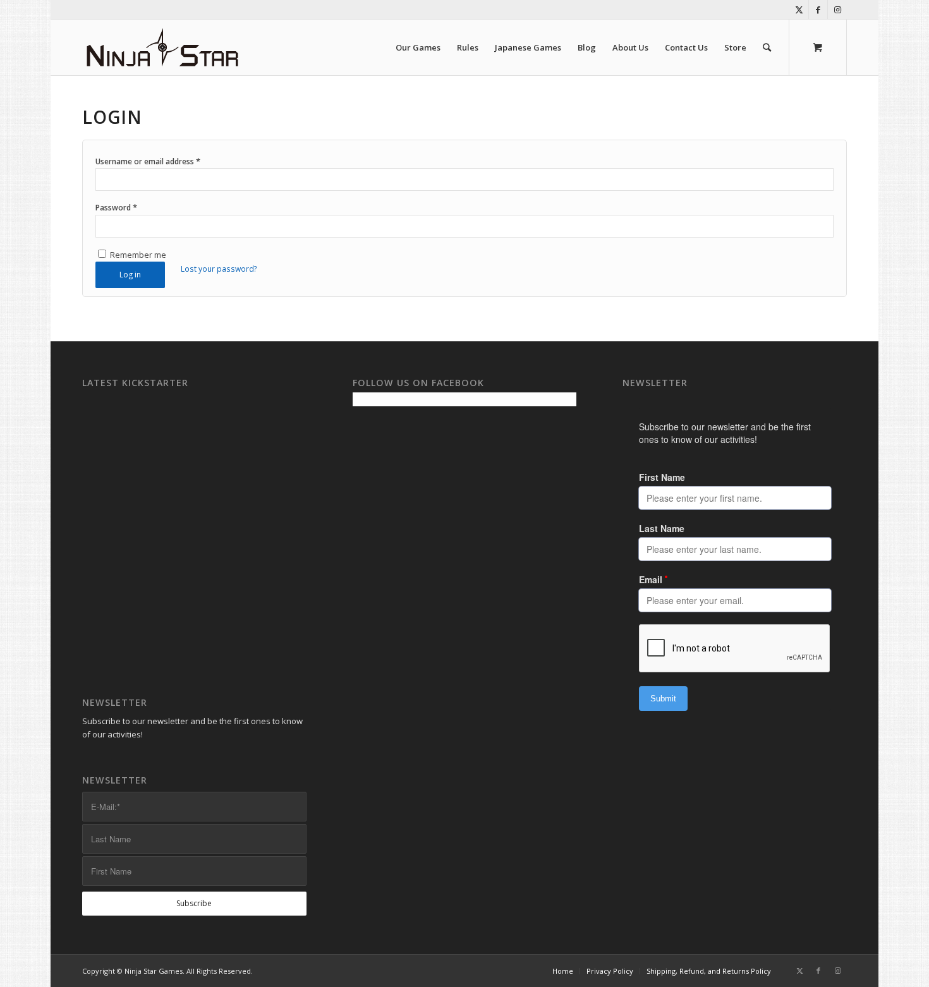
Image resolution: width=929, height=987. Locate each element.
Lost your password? (219, 268)
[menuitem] (418, 47)
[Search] (767, 47)
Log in (130, 274)
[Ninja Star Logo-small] (162, 47)
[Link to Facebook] (818, 9)
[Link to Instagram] (837, 9)
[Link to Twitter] (799, 9)
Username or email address (147, 161)
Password (116, 207)
